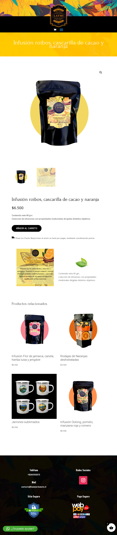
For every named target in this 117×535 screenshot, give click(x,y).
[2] (35, 285)
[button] (100, 72)
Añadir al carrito (26, 228)
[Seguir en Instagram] (83, 480)
